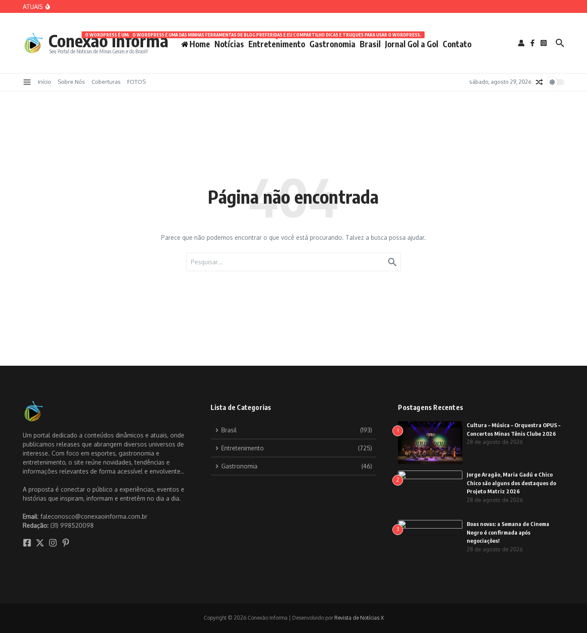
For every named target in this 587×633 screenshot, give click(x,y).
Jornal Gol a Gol (411, 44)
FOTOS (136, 81)
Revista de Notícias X (359, 618)
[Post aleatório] (539, 82)
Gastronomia (332, 44)
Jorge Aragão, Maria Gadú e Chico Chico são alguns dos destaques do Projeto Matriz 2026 (511, 483)
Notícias (229, 42)
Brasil (370, 44)
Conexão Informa (108, 40)
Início (44, 81)
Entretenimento (276, 42)
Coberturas (106, 81)
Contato (457, 44)
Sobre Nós (71, 81)
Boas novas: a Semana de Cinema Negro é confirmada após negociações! (508, 532)
